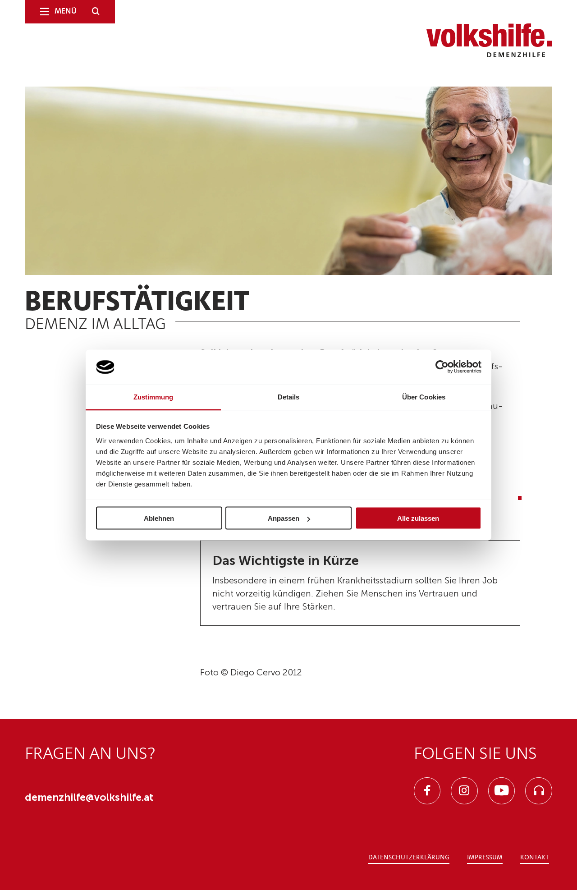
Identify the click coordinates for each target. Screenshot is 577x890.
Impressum (485, 857)
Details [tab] (289, 396)
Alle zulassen (418, 518)
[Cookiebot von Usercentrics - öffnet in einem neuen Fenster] (442, 367)
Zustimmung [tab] (153, 396)
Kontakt (534, 857)
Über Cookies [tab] (423, 396)
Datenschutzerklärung (408, 857)
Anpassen (283, 518)
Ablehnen (159, 518)
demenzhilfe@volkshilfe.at (89, 797)
